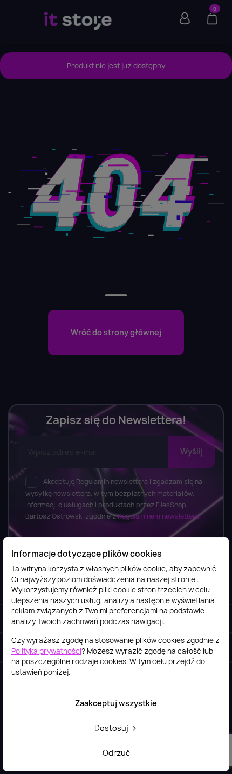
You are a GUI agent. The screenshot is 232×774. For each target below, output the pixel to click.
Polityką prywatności (46, 651)
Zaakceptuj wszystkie (116, 703)
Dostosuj (112, 728)
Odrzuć (116, 753)
